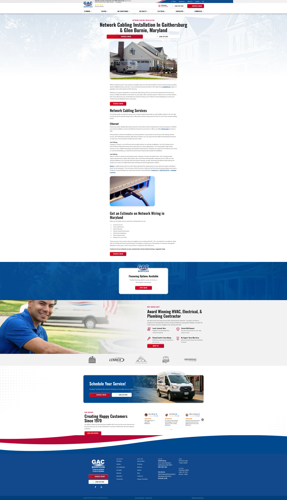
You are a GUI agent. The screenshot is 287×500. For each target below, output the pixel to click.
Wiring (112, 166)
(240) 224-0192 (164, 170)
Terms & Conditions (139, 498)
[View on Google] (146, 414)
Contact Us (140, 476)
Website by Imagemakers (198, 498)
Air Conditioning (122, 11)
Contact (197, 1)
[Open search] (203, 1)
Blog (138, 473)
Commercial (198, 11)
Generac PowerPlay (142, 479)
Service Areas (141, 461)
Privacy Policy (149, 498)
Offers (174, 1)
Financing (139, 464)
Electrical (161, 11)
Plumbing (87, 11)
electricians (165, 129)
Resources (182, 1)
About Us (190, 1)
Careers (139, 470)
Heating (103, 11)
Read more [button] (147, 423)
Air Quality (142, 11)
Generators (179, 11)
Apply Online (143, 288)
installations (166, 87)
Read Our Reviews (92, 433)
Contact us (154, 170)
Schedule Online (118, 104)
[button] (177, 6)
